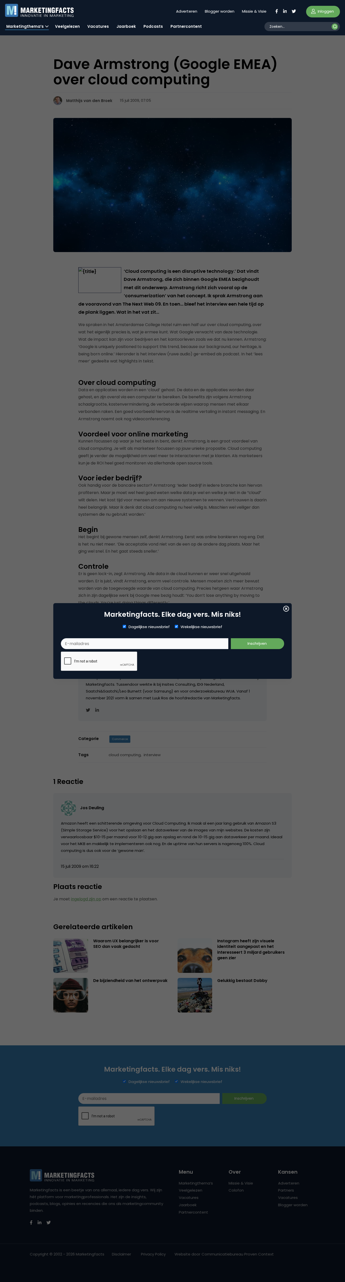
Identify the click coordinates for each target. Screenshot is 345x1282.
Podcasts (153, 26)
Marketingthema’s (25, 26)
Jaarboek (126, 26)
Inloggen (325, 11)
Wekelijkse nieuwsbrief (201, 627)
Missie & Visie (254, 11)
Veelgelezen (67, 26)
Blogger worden (219, 11)
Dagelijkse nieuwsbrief (149, 627)
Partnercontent (186, 26)
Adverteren (186, 11)
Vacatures (98, 26)
